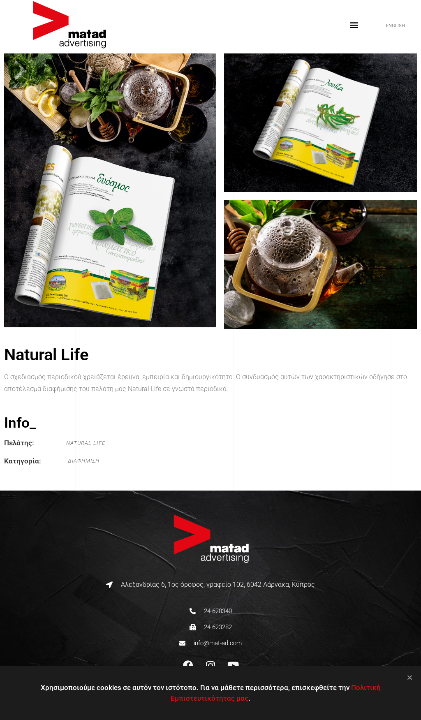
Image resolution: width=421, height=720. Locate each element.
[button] (354, 25)
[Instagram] (210, 665)
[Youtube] (233, 665)
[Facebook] (188, 665)
